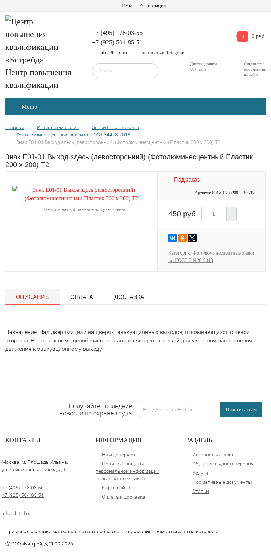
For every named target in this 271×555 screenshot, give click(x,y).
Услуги (200, 473)
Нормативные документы (222, 482)
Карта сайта (116, 487)
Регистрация (152, 5)
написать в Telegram (163, 52)
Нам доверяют (119, 454)
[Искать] (148, 70)
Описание (32, 297)
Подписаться (241, 410)
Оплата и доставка (123, 497)
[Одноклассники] (182, 238)
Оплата (81, 297)
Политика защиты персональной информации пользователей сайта (127, 471)
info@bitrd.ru (113, 52)
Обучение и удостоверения (223, 463)
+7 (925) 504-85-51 (117, 42)
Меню (28, 106)
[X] (192, 238)
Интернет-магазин (213, 454)
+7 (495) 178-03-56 (117, 32)
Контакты (23, 440)
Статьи (200, 491)
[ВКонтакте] (172, 238)
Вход (127, 5)
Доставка (129, 297)
